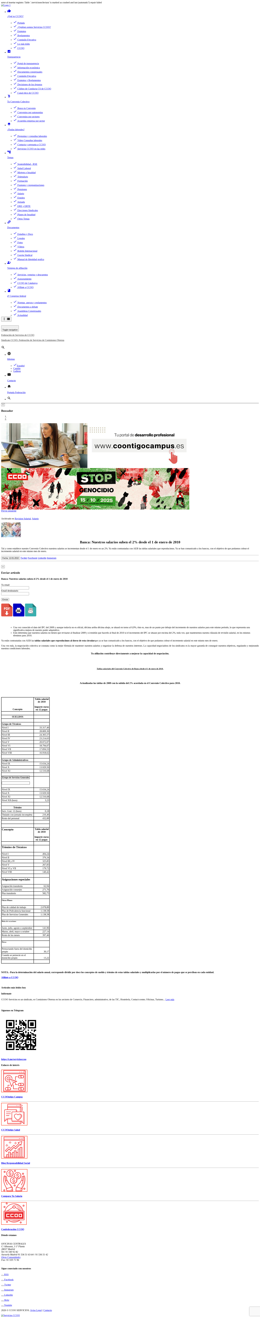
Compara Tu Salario (11, 1196)
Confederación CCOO (12, 1229)
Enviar (5, 599)
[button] (4, 511)
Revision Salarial (23, 518)
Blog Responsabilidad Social (15, 1163)
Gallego (17, 371)
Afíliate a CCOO (9, 977)
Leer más (170, 999)
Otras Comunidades (10, 1257)
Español (19, 365)
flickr (6, 1300)
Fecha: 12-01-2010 (10, 558)
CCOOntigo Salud (10, 1130)
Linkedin (42, 558)
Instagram (51, 558)
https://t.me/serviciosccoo (13, 1059)
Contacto (47, 1310)
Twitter (23, 558)
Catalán (16, 368)
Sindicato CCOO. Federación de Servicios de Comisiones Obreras (32, 340)
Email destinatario (9, 590)
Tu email (5, 585)
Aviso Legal (36, 1310)
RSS (6, 1274)
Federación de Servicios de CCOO (17, 335)
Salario (35, 518)
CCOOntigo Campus (12, 1097)
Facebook (32, 558)
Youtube (8, 1305)
